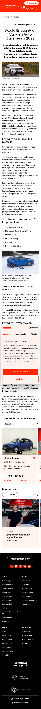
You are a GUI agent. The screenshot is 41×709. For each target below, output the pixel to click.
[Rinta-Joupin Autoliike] (10, 6)
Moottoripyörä (27, 596)
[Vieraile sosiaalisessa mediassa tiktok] (25, 566)
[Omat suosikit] (27, 8)
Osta (25, 576)
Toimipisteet (7, 596)
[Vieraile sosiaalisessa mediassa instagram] (20, 566)
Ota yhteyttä (7, 581)
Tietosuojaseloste (21, 699)
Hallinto (5, 608)
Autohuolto (26, 632)
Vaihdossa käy (7, 651)
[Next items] (37, 424)
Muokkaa (19, 379)
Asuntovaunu (7, 639)
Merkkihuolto (27, 636)
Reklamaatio (7, 618)
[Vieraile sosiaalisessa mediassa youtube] (29, 566)
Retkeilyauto (7, 643)
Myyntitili (5, 655)
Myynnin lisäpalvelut (30, 600)
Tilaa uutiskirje (7, 589)
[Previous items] (34, 424)
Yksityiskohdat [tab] (20, 334)
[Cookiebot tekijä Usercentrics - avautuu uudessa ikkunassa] (29, 328)
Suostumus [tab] (7, 334)
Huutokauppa (27, 604)
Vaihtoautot (26, 581)
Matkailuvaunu (27, 592)
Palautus (5, 621)
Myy (4, 627)
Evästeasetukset (21, 703)
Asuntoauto (6, 636)
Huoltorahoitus (27, 639)
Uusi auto (25, 585)
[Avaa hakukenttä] (32, 8)
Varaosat (25, 643)
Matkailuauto (27, 589)
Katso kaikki (10, 424)
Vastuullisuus (7, 600)
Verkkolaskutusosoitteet (10, 613)
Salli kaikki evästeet (20, 372)
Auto (4, 632)
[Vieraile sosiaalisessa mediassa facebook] (12, 566)
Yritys (5, 576)
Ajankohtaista (7, 585)
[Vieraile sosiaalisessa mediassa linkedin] (16, 566)
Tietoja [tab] (34, 334)
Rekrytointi (6, 592)
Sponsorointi (7, 604)
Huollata (27, 627)
